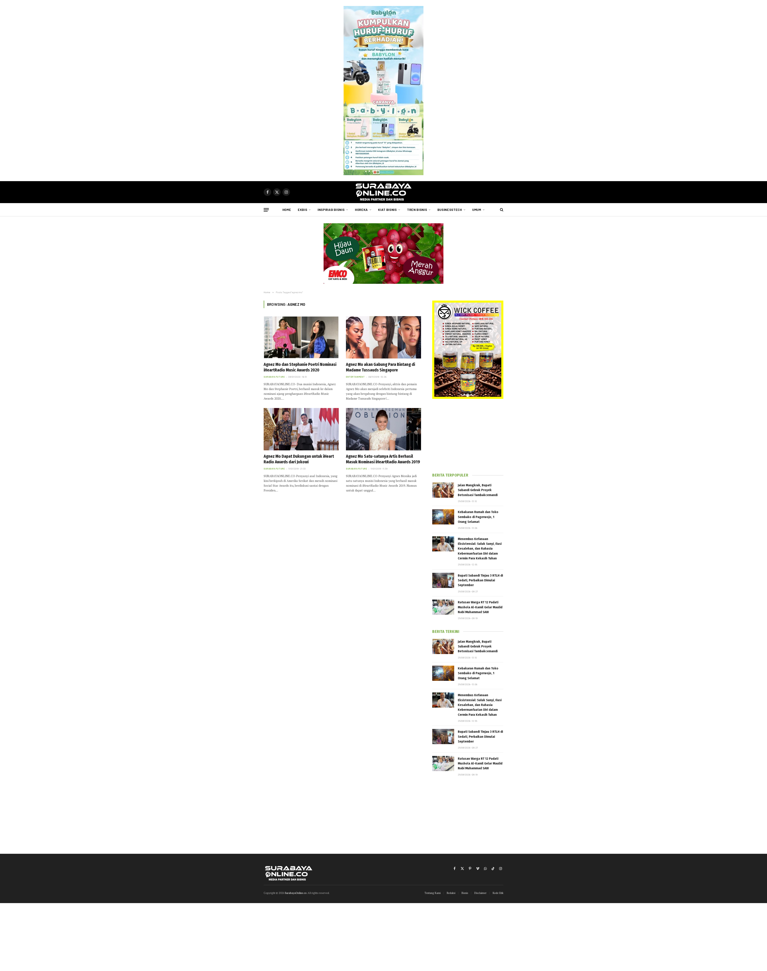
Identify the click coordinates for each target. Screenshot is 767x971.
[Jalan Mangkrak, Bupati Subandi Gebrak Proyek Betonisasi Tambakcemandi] (443, 490)
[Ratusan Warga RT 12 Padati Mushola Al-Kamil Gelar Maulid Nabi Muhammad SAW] (443, 607)
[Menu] (266, 209)
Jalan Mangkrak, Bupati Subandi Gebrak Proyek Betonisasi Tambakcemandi (478, 490)
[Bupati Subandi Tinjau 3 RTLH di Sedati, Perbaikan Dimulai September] (443, 580)
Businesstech (449, 209)
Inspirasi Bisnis (331, 209)
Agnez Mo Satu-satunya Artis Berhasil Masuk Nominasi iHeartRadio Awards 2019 (383, 459)
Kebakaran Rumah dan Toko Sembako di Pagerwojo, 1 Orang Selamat (478, 517)
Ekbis (302, 209)
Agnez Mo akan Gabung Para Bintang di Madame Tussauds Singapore (380, 367)
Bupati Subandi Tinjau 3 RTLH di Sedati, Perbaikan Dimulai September (480, 580)
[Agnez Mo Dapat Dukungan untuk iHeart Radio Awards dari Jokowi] (301, 429)
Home (286, 209)
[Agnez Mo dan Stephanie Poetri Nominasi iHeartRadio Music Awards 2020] (301, 337)
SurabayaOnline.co (296, 893)
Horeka (361, 209)
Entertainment (355, 376)
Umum (476, 209)
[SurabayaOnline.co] (383, 192)
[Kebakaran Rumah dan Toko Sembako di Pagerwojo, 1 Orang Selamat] (443, 516)
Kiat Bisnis (387, 209)
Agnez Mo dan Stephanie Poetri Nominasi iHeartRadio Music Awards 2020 (300, 367)
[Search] (501, 209)
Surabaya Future (274, 376)
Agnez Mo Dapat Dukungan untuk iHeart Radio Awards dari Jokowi (299, 459)
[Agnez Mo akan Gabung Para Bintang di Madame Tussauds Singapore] (383, 337)
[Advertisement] (467, 436)
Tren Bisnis (417, 209)
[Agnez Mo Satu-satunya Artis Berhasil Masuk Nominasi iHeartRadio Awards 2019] (383, 429)
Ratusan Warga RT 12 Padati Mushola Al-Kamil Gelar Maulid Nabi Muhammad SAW (480, 607)
